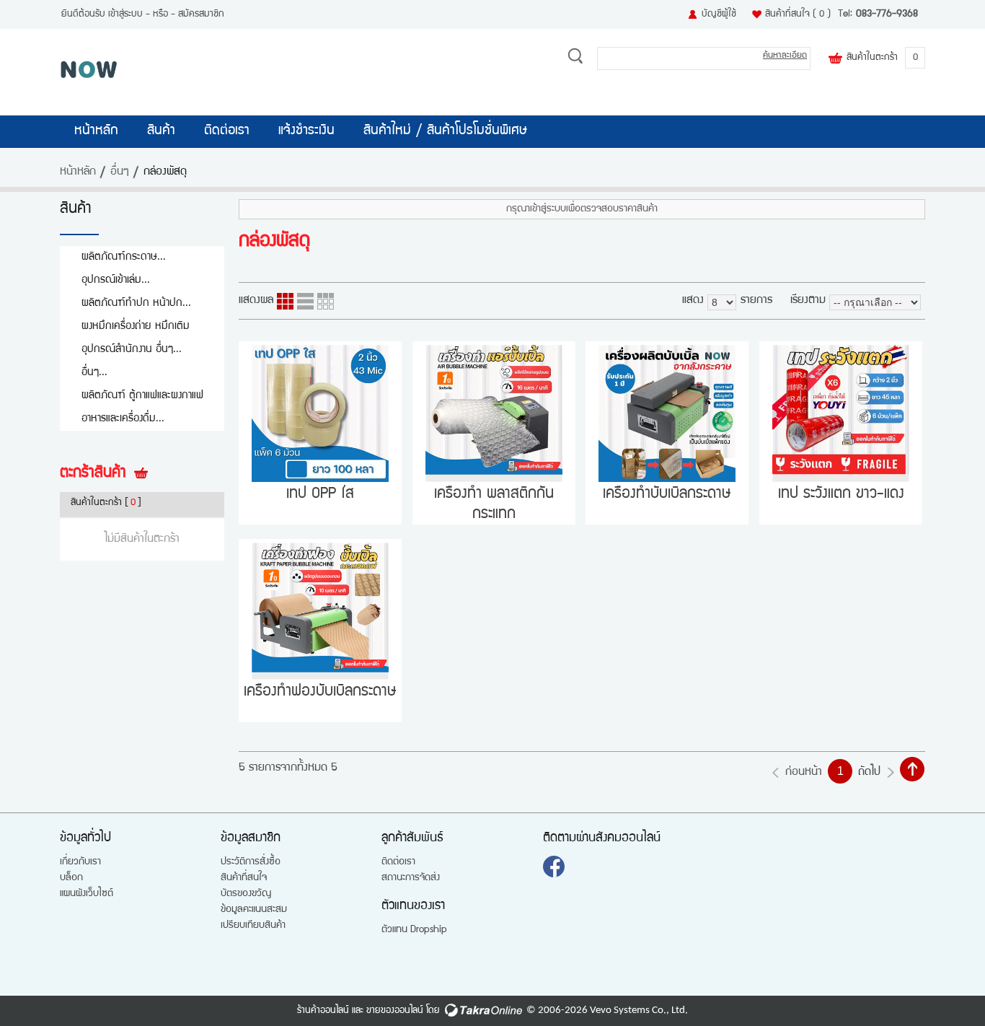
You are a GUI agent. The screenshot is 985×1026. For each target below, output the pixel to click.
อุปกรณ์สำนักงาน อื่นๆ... (131, 349)
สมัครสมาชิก (201, 14)
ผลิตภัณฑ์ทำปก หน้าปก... (136, 303)
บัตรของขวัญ (246, 894)
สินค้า (161, 131)
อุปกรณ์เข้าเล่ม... (115, 280)
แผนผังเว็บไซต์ (86, 894)
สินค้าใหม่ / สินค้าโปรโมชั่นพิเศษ (445, 131)
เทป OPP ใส (320, 494)
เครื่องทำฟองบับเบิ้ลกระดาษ (320, 692)
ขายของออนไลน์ (394, 1011)
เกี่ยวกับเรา (80, 862)
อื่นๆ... (94, 372)
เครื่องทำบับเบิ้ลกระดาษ (667, 494)
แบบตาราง (325, 301)
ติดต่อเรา (226, 131)
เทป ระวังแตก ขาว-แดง (841, 494)
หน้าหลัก (96, 131)
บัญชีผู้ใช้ (719, 14)
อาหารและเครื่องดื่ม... (122, 419)
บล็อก (71, 878)
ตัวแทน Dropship (414, 930)
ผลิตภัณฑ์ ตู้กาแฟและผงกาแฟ (142, 395)
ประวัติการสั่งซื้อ (251, 862)
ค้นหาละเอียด (785, 56)
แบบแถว (305, 301)
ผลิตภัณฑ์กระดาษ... (123, 257)
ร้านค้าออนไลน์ (323, 1011)
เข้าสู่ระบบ (125, 14)
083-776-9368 (887, 14)
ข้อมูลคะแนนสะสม (254, 910)
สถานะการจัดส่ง (410, 878)
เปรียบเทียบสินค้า (253, 925)
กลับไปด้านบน (912, 769)
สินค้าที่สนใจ (798, 14)
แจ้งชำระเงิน (306, 131)
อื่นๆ (119, 172)
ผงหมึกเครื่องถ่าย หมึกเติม (135, 326)
